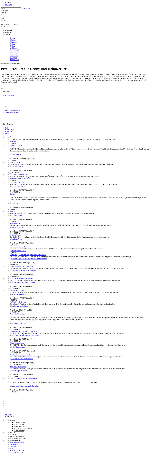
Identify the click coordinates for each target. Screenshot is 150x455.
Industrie (8, 134)
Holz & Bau (9, 95)
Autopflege (13, 58)
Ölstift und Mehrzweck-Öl (19, 174)
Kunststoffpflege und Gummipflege (22, 266)
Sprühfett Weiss (15, 235)
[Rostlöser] (14, 203)
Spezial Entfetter (15, 223)
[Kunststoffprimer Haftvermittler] (21, 359)
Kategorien (9, 30)
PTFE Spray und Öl (17, 182)
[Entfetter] (16, 227)
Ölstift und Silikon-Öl (17, 247)
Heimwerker (14, 56)
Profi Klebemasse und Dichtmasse (21, 278)
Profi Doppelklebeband (18, 367)
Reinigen (13, 38)
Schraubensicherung (17, 343)
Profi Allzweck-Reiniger (18, 302)
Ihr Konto (8, 5)
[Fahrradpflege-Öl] (16, 155)
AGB (12, 448)
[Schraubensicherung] (17, 347)
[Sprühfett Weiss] (16, 239)
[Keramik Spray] (16, 215)
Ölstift (12, 137)
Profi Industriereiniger (17, 314)
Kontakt (8, 3)
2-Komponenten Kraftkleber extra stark (23, 331)
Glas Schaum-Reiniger (17, 290)
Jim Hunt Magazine (12, 112)
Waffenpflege (14, 60)
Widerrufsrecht (15, 444)
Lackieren (13, 48)
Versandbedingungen (17, 442)
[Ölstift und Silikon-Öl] (18, 251)
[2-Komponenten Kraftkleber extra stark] (24, 335)
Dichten (12, 46)
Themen (8, 34)
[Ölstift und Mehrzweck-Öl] (20, 178)
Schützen (13, 40)
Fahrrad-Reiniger (16, 162)
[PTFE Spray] (17, 186)
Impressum (20, 450)
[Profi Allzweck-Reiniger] (19, 306)
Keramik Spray (15, 211)
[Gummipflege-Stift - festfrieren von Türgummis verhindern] (28, 259)
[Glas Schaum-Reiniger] (18, 294)
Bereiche (8, 32)
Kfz (6, 128)
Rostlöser (13, 194)
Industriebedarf (15, 52)
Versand (16, 24)
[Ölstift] (13, 141)
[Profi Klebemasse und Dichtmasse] (22, 282)
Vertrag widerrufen (16, 452)
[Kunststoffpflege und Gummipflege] (23, 270)
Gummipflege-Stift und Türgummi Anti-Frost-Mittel (28, 255)
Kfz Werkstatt (14, 50)
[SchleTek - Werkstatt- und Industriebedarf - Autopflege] (26, 8)
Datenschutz (14, 446)
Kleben (12, 44)
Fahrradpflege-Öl (16, 145)
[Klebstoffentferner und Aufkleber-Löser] (24, 386)
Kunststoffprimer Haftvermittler (21, 355)
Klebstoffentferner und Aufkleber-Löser (23, 378)
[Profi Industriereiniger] (18, 323)
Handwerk (13, 54)
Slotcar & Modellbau (12, 111)
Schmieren (13, 42)
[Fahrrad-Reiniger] (16, 166)
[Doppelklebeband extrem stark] (19, 371)
